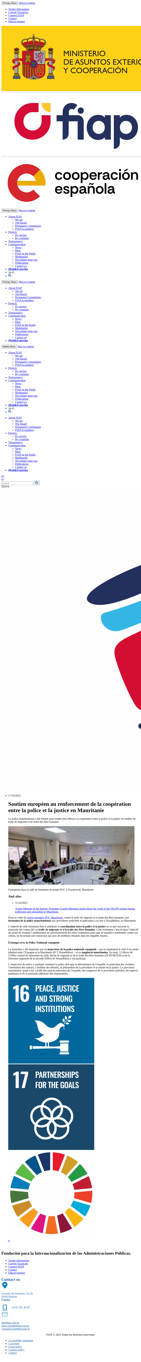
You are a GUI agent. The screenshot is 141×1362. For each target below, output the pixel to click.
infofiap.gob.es (10, 1322)
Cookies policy (16, 1349)
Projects (12, 232)
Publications (21, 262)
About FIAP (15, 216)
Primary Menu (10, 3)
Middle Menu (9, 346)
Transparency (15, 241)
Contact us (21, 265)
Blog (17, 250)
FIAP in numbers (24, 228)
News (18, 247)
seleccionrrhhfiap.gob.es (15, 1325)
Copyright (13, 1343)
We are (19, 219)
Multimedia (21, 256)
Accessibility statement (20, 1340)
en (2, 475)
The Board (21, 222)
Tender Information (18, 9)
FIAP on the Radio (25, 253)
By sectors (20, 235)
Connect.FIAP (16, 15)
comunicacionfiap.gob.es (15, 1328)
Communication (17, 244)
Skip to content (27, 3)
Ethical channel (16, 21)
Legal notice (15, 1346)
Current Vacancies (18, 12)
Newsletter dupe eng (26, 259)
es (2, 479)
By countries (22, 238)
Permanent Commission (28, 225)
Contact (12, 18)
